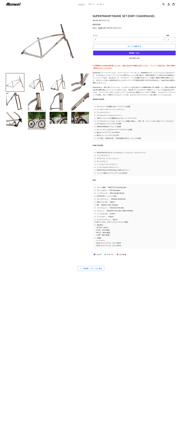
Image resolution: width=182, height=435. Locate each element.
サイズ (95, 35)
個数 (167, 35)
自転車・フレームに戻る (92, 268)
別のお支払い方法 (134, 58)
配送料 (100, 28)
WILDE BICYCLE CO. (101, 20)
